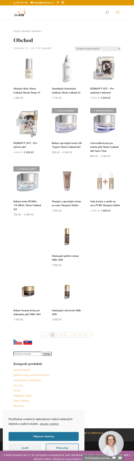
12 (73, 334)
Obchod (26, 31)
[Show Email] (120, 458)
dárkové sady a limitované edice (31, 375)
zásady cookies (49, 423)
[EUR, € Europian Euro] (27, 342)
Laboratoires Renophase (27, 380)
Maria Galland (21, 400)
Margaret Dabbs (22, 395)
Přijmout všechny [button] (43, 436)
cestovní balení (21, 370)
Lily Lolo (18, 385)
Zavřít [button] (25, 448)
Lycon (16, 390)
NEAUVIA (18, 406)
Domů (16, 31)
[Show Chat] (114, 458)
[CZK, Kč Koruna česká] (17, 342)
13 (79, 334)
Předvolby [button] (62, 448)
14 (84, 334)
